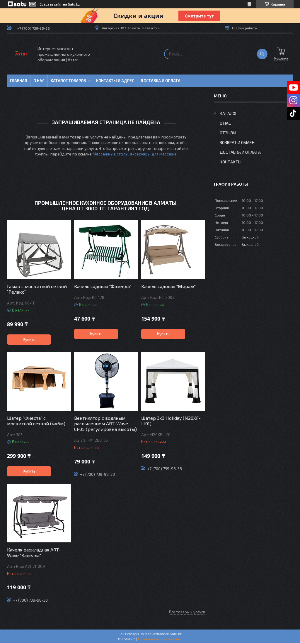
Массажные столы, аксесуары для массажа (135, 153)
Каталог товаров (68, 80)
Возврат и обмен (237, 142)
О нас (39, 80)
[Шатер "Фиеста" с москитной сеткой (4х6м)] (39, 381)
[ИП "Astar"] (21, 54)
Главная (18, 80)
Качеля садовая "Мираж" (168, 286)
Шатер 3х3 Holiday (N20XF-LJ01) (171, 420)
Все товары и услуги (187, 612)
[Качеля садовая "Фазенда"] (106, 249)
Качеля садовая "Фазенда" (102, 286)
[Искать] (262, 54)
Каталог (228, 113)
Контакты (230, 161)
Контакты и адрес (115, 80)
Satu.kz (176, 634)
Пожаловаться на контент (160, 639)
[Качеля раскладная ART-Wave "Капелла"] (39, 513)
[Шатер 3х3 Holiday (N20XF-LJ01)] (173, 381)
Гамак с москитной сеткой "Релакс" (37, 289)
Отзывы (228, 132)
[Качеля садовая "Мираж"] (173, 249)
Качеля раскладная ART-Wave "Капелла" (34, 552)
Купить (29, 339)
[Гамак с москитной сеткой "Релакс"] (39, 249)
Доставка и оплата (160, 80)
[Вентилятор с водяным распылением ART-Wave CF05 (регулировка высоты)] (106, 381)
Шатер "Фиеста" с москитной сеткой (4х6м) (36, 420)
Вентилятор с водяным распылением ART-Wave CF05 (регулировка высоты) (105, 423)
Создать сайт (51, 4)
